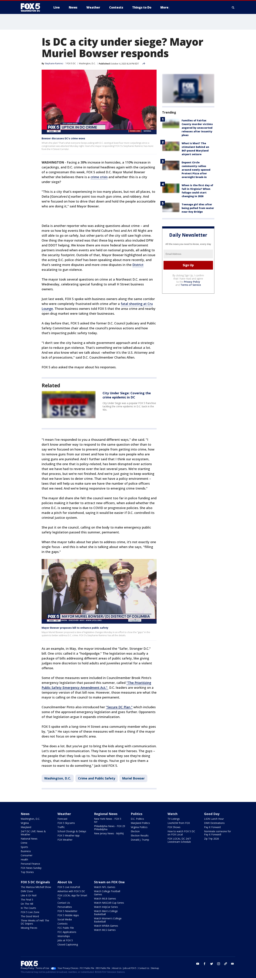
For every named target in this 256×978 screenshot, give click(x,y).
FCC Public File (65, 927)
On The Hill (27, 903)
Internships (63, 936)
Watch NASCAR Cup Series (109, 902)
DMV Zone (27, 891)
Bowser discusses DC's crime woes (63, 138)
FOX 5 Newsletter (67, 911)
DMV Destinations (214, 823)
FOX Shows (174, 827)
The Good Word (30, 916)
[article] (69, 404)
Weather (64, 814)
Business (26, 851)
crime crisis (99, 177)
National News (29, 838)
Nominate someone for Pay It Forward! (217, 833)
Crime (24, 842)
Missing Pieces (29, 927)
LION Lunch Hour (214, 818)
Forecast (62, 818)
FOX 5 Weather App (68, 835)
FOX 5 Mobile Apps (68, 915)
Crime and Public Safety (96, 778)
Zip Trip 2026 (211, 838)
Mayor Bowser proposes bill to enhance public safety (75, 627)
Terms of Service (190, 284)
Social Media (64, 919)
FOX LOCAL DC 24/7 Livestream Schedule (179, 840)
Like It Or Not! (29, 895)
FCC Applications (66, 932)
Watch (172, 814)
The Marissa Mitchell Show (36, 887)
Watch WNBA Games (106, 925)
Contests (62, 923)
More (164, 7)
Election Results (140, 835)
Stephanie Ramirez (54, 63)
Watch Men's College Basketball (106, 912)
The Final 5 (27, 899)
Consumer (26, 855)
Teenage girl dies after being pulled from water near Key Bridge (198, 208)
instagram (218, 964)
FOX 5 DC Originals (35, 882)
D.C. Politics (137, 818)
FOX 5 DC (71, 63)
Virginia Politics (139, 827)
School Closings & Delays (71, 831)
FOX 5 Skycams (66, 823)
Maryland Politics (140, 823)
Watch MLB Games (105, 898)
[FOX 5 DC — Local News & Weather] (32, 7)
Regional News (105, 814)
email (232, 964)
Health (24, 859)
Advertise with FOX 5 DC (71, 891)
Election (135, 831)
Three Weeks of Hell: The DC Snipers (35, 922)
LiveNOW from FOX (179, 823)
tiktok (225, 964)
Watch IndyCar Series (106, 907)
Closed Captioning (67, 944)
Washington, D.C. (87, 63)
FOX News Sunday (31, 868)
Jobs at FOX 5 (65, 940)
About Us (64, 882)
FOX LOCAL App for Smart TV (72, 897)
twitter (211, 964)
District (137, 265)
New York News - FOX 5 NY (107, 820)
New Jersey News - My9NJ (109, 833)
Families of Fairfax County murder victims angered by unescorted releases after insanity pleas (197, 128)
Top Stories (27, 872)
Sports (24, 847)
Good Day (211, 814)
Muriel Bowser (133, 778)
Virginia (25, 823)
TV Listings (174, 818)
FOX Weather (64, 839)
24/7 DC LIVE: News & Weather (33, 833)
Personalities (64, 907)
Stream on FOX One (109, 882)
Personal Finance (30, 863)
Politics (136, 814)
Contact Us (63, 902)
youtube (197, 964)
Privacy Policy (192, 281)
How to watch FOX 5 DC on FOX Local (181, 833)
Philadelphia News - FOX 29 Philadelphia (109, 827)
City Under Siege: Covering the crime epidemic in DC (127, 395)
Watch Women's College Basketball (108, 920)
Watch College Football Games (107, 893)
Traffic (61, 827)
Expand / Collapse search (233, 7)
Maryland (26, 827)
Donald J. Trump (140, 839)
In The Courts (28, 908)
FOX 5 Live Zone (30, 912)
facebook (204, 964)
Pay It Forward (212, 827)
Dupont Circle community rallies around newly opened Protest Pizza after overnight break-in (196, 170)
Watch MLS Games (105, 930)
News (25, 814)
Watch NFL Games (104, 887)
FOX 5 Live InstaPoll (68, 887)
